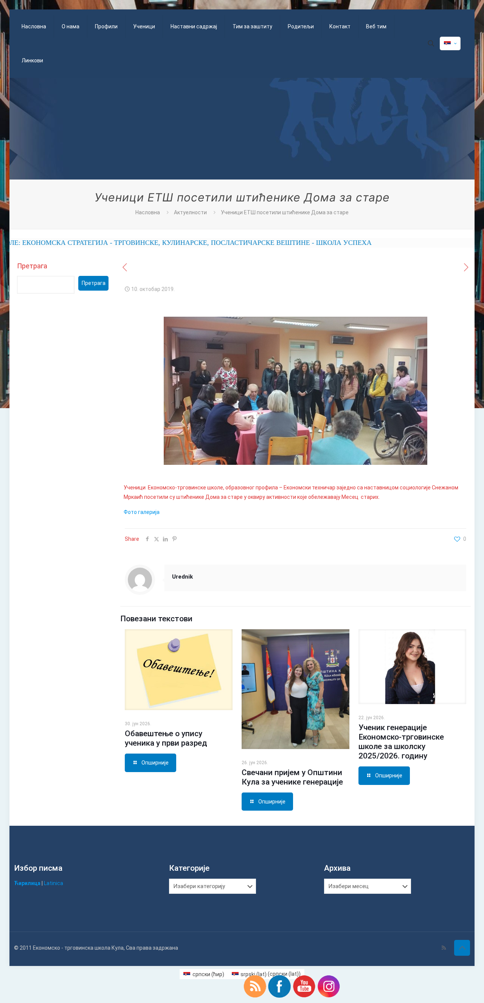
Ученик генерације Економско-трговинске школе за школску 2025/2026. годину (401, 741)
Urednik (182, 576)
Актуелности (190, 212)
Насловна (147, 212)
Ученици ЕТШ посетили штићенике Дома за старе (285, 212)
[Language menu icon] (450, 43)
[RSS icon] (444, 947)
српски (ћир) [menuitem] (208, 974)
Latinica (53, 883)
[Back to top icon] (462, 948)
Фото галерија (142, 512)
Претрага (32, 266)
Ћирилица (27, 883)
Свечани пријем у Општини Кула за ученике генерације (292, 777)
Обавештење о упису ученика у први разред (166, 738)
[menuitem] (204, 974)
